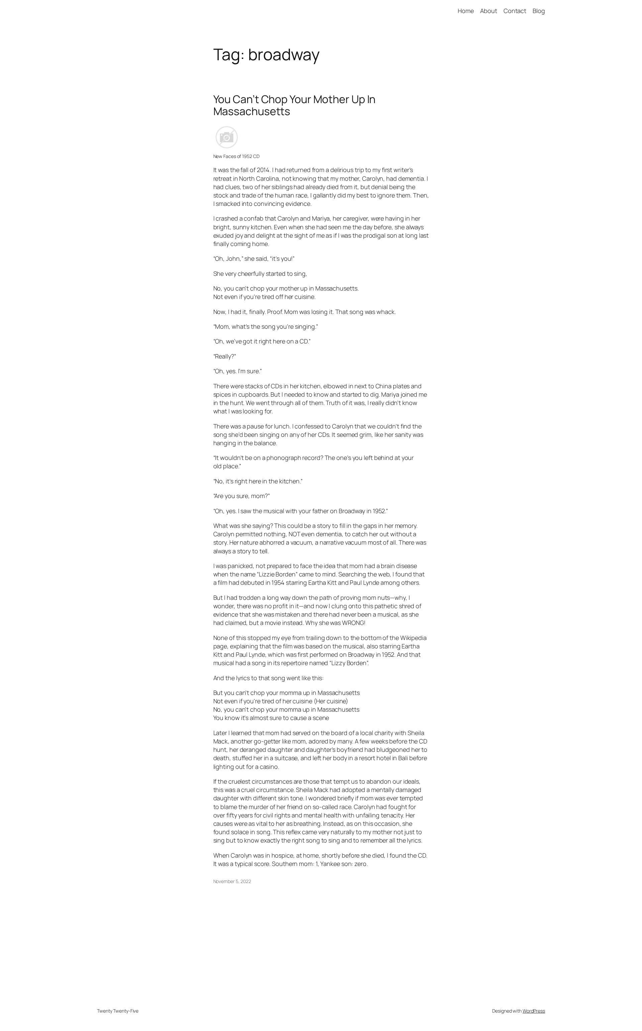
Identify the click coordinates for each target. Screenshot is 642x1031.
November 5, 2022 (232, 881)
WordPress (534, 1011)
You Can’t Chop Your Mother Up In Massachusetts (294, 105)
